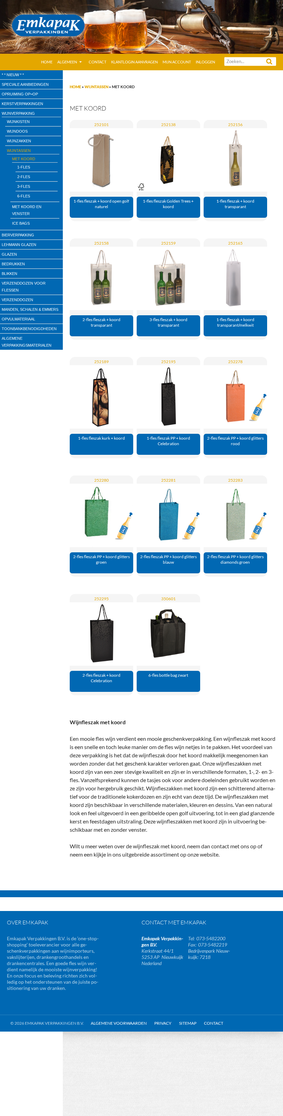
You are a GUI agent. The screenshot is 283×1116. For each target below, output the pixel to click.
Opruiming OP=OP (20, 94)
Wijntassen (96, 86)
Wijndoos (17, 131)
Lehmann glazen (19, 245)
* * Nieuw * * (13, 75)
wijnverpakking (18, 113)
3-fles (23, 186)
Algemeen (67, 62)
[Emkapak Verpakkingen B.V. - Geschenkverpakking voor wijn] (141, 26)
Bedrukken (13, 264)
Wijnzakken (19, 141)
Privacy (163, 1023)
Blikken (9, 274)
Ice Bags (21, 223)
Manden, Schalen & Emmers (30, 309)
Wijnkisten (18, 122)
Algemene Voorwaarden (119, 1023)
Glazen (9, 254)
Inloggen (205, 62)
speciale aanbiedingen (25, 84)
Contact (97, 62)
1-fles (23, 167)
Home (46, 62)
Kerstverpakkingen (22, 104)
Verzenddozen (17, 300)
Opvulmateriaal (18, 319)
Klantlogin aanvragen (134, 62)
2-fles (23, 177)
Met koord (23, 159)
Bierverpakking (18, 235)
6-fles (23, 196)
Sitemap (187, 1023)
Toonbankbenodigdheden (29, 329)
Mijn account (177, 62)
